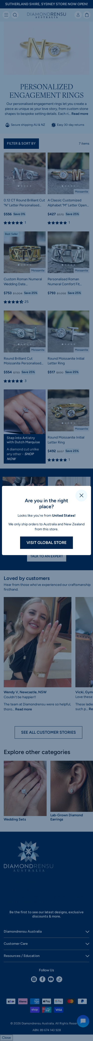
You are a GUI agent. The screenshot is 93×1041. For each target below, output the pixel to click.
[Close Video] (81, 496)
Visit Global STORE (46, 542)
